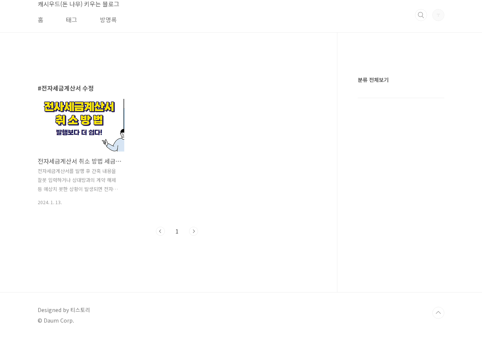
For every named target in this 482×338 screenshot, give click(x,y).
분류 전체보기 (373, 79)
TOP (438, 313)
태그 (71, 19)
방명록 (108, 19)
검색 (421, 15)
